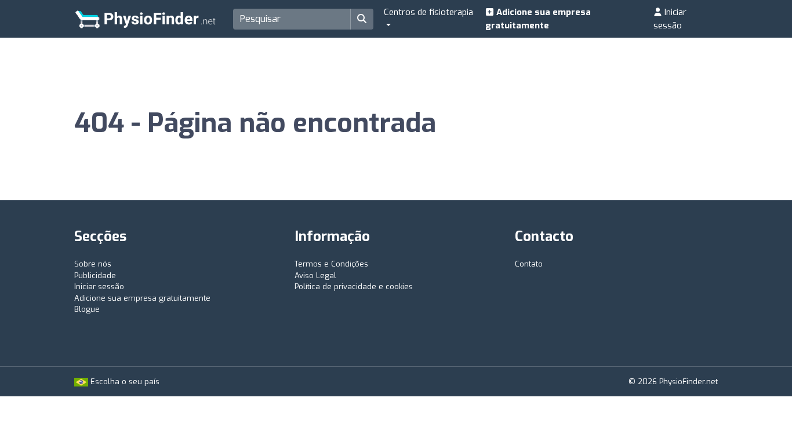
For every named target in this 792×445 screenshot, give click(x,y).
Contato (529, 264)
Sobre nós (92, 264)
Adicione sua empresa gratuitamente (538, 18)
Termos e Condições (331, 264)
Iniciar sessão (669, 18)
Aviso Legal (315, 275)
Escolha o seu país (123, 381)
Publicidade (95, 275)
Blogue (87, 309)
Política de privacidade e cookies (354, 286)
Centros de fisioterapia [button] (428, 12)
